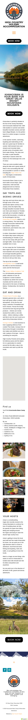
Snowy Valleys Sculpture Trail (15, 271)
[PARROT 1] (14, 458)
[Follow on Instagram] (9, 670)
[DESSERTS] (14, 495)
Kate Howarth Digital (17, 713)
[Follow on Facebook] (5, 670)
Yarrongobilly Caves (9, 263)
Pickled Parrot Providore (10, 296)
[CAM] (13, 511)
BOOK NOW (14, 41)
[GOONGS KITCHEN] (14, 476)
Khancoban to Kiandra (10, 219)
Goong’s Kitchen (8, 323)
